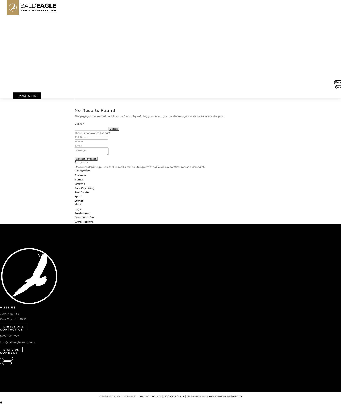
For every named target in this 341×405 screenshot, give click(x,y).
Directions (13, 326)
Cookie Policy (174, 396)
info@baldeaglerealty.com (17, 342)
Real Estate (82, 192)
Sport (78, 196)
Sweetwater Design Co (224, 396)
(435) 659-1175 (28, 96)
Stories (79, 200)
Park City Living (84, 188)
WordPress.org (84, 221)
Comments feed (85, 217)
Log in (79, 209)
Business (80, 175)
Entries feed (82, 213)
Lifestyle (80, 183)
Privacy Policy (150, 396)
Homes (79, 179)
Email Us (11, 349)
